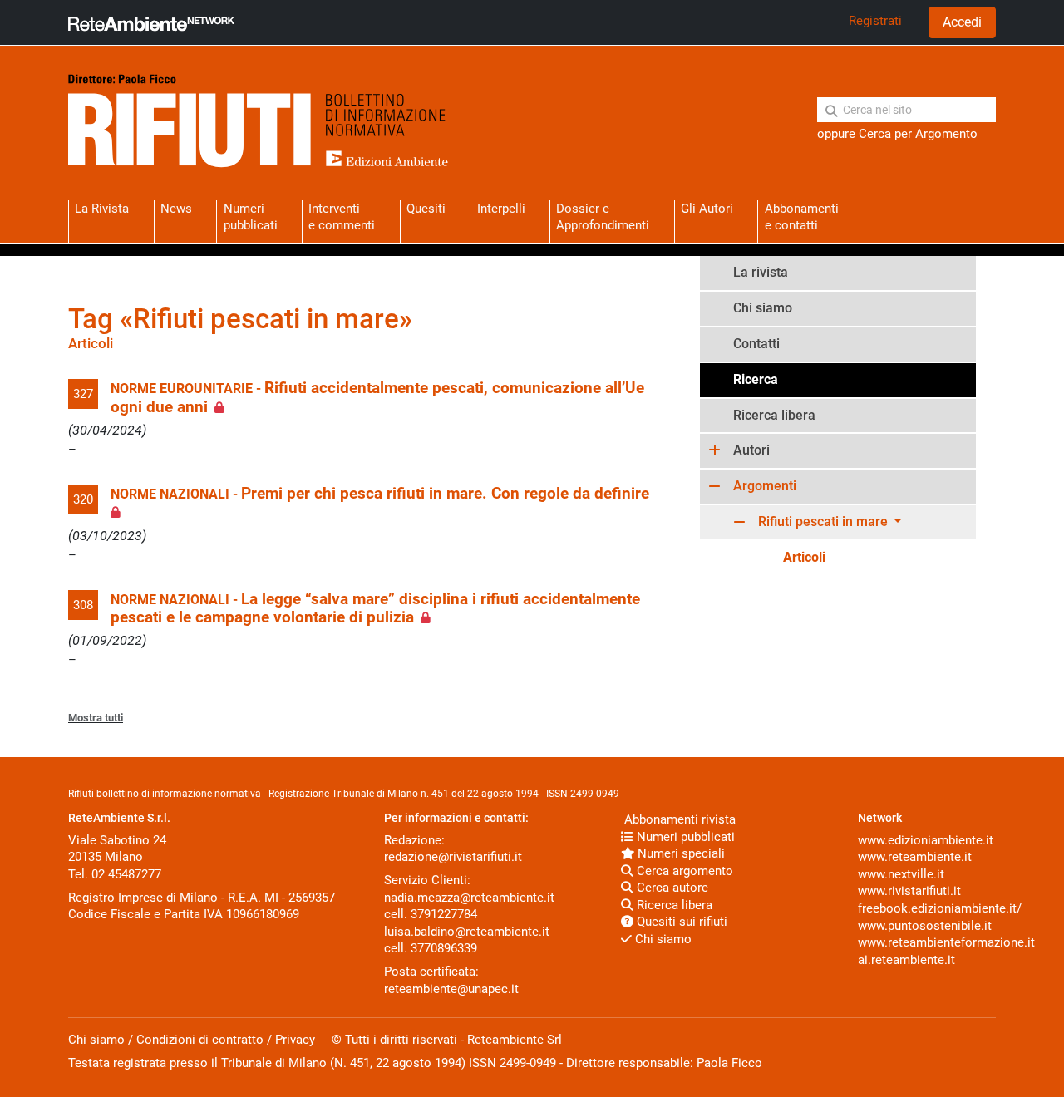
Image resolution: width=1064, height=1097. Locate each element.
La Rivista (102, 208)
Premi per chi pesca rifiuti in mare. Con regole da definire (445, 494)
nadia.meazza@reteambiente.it (469, 897)
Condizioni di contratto (200, 1039)
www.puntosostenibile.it (925, 925)
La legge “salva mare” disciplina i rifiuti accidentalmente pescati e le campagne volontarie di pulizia (375, 608)
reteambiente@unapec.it (451, 988)
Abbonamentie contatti (802, 216)
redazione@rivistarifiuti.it (453, 856)
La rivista (760, 272)
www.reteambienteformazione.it (946, 942)
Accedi (962, 22)
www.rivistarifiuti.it (909, 890)
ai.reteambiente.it (906, 959)
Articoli (804, 557)
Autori (751, 450)
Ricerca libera (774, 415)
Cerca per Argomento (918, 133)
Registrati (875, 20)
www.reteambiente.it (915, 856)
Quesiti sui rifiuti (680, 921)
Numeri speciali (679, 853)
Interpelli (501, 208)
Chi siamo (762, 308)
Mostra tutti (95, 717)
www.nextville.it (901, 874)
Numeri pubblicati (251, 216)
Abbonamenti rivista (678, 819)
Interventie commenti (341, 216)
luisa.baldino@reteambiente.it (466, 931)
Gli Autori (707, 208)
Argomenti (764, 486)
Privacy (295, 1039)
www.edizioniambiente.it (925, 840)
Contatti (756, 344)
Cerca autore (670, 887)
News (176, 208)
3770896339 (444, 948)
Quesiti (426, 208)
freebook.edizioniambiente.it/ (940, 908)
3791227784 (444, 914)
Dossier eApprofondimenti (602, 216)
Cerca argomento (683, 870)
